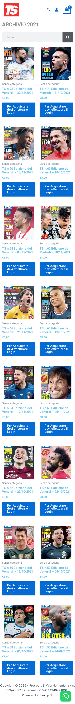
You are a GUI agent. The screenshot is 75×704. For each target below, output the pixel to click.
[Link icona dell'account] (57, 10)
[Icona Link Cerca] (49, 9)
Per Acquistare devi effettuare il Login (18, 109)
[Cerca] (67, 37)
